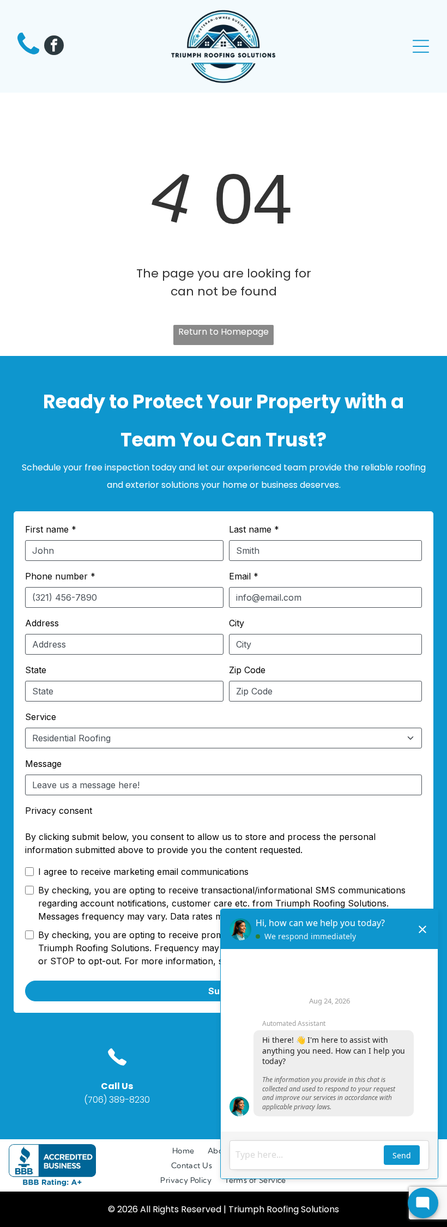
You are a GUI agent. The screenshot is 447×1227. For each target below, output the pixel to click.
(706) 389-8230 (117, 1099)
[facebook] (54, 46)
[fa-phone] (28, 55)
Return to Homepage (223, 331)
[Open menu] (421, 46)
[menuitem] (183, 1151)
